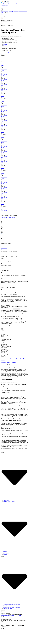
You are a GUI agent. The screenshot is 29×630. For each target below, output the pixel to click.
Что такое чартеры (7, 608)
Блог (2, 3)
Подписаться (16, 309)
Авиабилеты (6, 500)
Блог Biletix (5, 553)
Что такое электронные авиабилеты (11, 604)
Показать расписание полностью (8, 362)
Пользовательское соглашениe (7, 615)
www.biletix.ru (8, 622)
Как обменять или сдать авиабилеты (11, 607)
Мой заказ (3, 5)
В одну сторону (4, 52)
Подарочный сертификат (9, 3)
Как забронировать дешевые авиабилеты (12, 605)
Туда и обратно (11, 52)
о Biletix (16, 3)
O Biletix (5, 551)
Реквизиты (5, 554)
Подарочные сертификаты (9, 501)
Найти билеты (4, 69)
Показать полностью (5, 304)
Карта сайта (18, 615)
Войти (6, 5)
